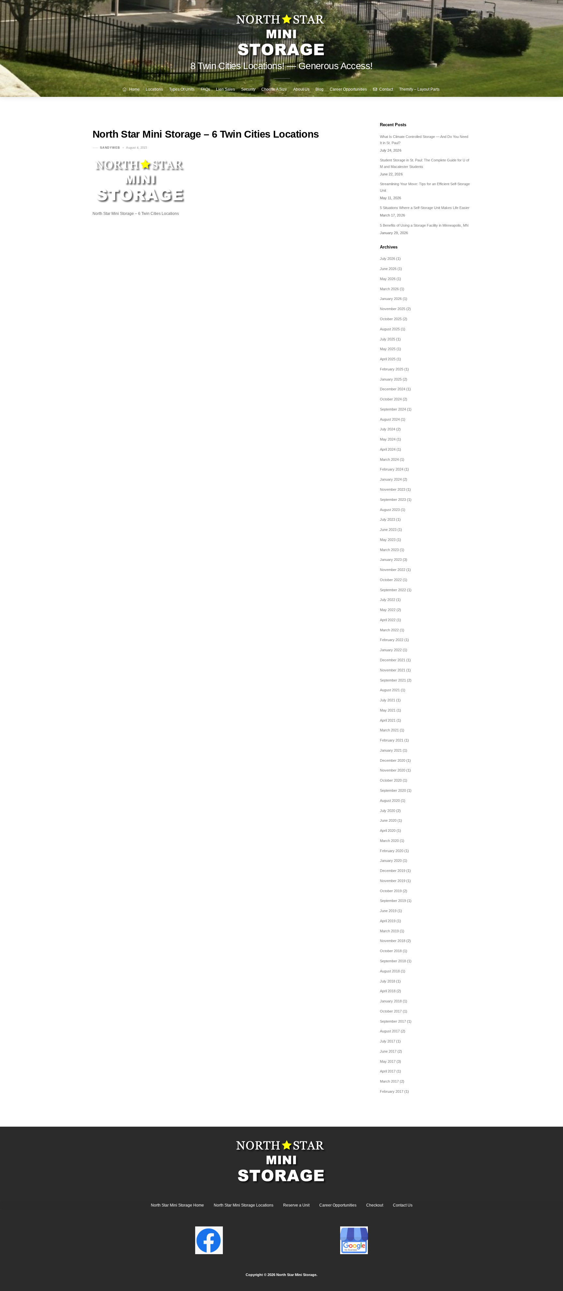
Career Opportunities (348, 89)
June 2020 (388, 820)
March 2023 (389, 550)
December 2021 (392, 660)
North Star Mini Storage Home (177, 1205)
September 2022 (393, 590)
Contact (385, 89)
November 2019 (392, 881)
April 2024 (388, 449)
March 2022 (389, 630)
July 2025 (387, 339)
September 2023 (393, 500)
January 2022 (391, 650)
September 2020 (393, 790)
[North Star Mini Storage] (281, 32)
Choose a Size (274, 89)
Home (134, 89)
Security (248, 89)
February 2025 (391, 369)
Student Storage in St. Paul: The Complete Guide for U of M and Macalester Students (424, 163)
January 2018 (391, 1001)
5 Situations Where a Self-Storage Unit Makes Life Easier (424, 208)
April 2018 (388, 991)
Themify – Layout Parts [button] (419, 89)
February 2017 (391, 1091)
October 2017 (391, 1011)
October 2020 (391, 780)
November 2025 (392, 309)
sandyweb (110, 147)
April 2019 (388, 921)
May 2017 (388, 1061)
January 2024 (391, 479)
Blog (319, 89)
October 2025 (391, 319)
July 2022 (387, 600)
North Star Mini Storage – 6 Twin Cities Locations (206, 134)
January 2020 (391, 861)
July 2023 (387, 519)
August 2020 (390, 801)
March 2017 (389, 1081)
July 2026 (387, 259)
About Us (301, 89)
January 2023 (391, 560)
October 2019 (391, 891)
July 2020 (387, 811)
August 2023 (390, 510)
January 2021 (391, 750)
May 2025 (388, 349)
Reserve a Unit (296, 1205)
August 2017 (390, 1031)
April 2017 (388, 1071)
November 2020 (392, 770)
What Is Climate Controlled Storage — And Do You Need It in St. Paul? (424, 140)
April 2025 (388, 359)
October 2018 (391, 951)
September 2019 (393, 901)
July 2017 (387, 1041)
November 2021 (392, 670)
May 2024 (388, 439)
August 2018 (390, 971)
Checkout (374, 1205)
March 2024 (389, 459)
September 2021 (393, 680)
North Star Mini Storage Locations (243, 1205)
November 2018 (392, 941)
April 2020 (388, 831)
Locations (154, 89)
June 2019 (388, 911)
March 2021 (389, 730)
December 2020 (392, 760)
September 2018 (393, 961)
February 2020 (391, 851)
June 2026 (388, 269)
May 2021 (388, 710)
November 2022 (392, 570)
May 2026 (388, 279)
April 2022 (388, 620)
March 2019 (389, 931)
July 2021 (387, 700)
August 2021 (390, 690)
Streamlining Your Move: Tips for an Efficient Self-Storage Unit (425, 187)
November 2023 (392, 489)
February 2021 (391, 740)
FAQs (205, 89)
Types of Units (182, 89)
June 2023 (388, 530)
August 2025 (390, 329)
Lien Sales (225, 89)
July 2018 (387, 981)
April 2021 (388, 720)
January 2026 (391, 299)
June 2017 (388, 1051)
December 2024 (392, 389)
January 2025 (391, 379)
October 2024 (391, 399)
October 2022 (391, 580)
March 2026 (389, 289)
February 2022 (391, 640)
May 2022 (388, 610)
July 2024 (387, 429)
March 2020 (389, 841)
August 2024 (390, 419)
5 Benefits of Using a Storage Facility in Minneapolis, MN (424, 225)
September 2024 (393, 409)
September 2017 (393, 1021)
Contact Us (402, 1205)
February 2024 (391, 469)
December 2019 (392, 871)
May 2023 (388, 540)
